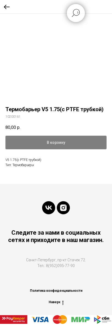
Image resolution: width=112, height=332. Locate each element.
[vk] (48, 207)
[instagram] (63, 207)
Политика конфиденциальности (56, 291)
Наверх (54, 302)
